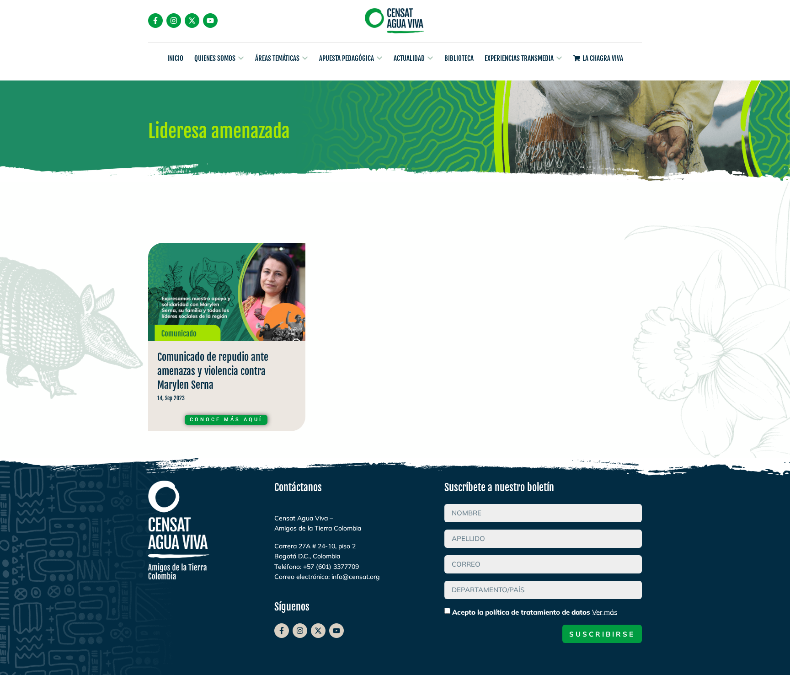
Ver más (604, 611)
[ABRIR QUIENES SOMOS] (241, 58)
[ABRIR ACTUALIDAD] (430, 58)
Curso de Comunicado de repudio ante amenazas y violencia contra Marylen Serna (226, 339)
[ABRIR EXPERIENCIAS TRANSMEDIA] (559, 58)
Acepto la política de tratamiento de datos (534, 611)
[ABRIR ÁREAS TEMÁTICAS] (305, 58)
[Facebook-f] (155, 20)
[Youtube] (210, 20)
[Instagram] (173, 20)
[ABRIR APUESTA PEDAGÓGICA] (379, 58)
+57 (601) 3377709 (331, 566)
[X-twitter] (192, 20)
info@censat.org (355, 577)
